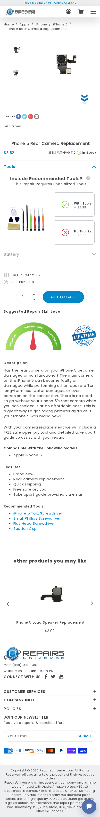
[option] (16, 49)
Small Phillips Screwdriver (37, 518)
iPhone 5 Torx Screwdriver (37, 513)
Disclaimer (13, 126)
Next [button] (91, 603)
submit (84, 735)
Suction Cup (25, 528)
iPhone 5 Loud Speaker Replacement (50, 622)
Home (9, 24)
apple (25, 24)
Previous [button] (9, 603)
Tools (9, 166)
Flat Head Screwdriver (34, 523)
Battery (11, 254)
